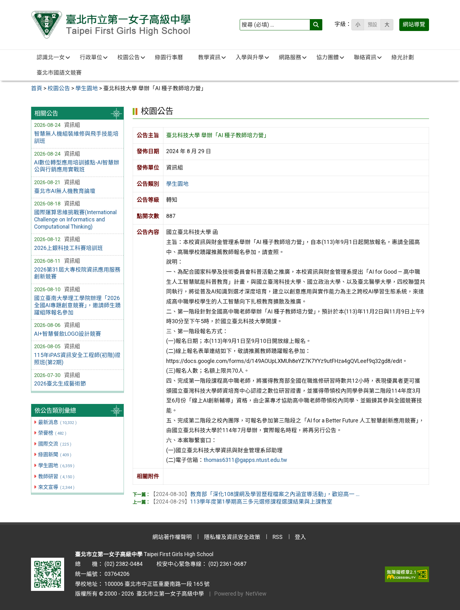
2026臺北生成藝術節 (60, 383)
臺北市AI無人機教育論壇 (64, 191)
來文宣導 (56, 487)
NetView (256, 594)
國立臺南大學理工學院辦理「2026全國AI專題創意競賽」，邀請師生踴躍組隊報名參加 (77, 305)
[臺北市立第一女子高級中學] (110, 25)
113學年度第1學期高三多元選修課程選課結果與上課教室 (241, 502)
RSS (278, 537)
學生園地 (56, 465)
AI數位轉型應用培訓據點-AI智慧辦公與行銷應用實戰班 (76, 166)
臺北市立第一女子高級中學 (169, 594)
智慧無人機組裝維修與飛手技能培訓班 (76, 137)
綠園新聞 (54, 455)
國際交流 (54, 444)
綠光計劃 (402, 57)
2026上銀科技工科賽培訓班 (68, 248)
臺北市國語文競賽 (59, 73)
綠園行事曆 (169, 57)
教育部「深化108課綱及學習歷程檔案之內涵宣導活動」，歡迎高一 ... (255, 494)
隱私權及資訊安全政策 (232, 537)
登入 (300, 537)
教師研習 (56, 476)
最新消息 (57, 422)
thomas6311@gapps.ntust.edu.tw (245, 460)
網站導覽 (414, 24)
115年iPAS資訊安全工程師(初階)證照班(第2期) (77, 358)
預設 (372, 25)
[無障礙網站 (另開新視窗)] (407, 574)
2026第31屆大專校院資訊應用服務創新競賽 (77, 273)
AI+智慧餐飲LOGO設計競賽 (67, 334)
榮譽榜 (52, 433)
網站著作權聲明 (172, 537)
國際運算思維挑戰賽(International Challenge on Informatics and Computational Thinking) (75, 219)
